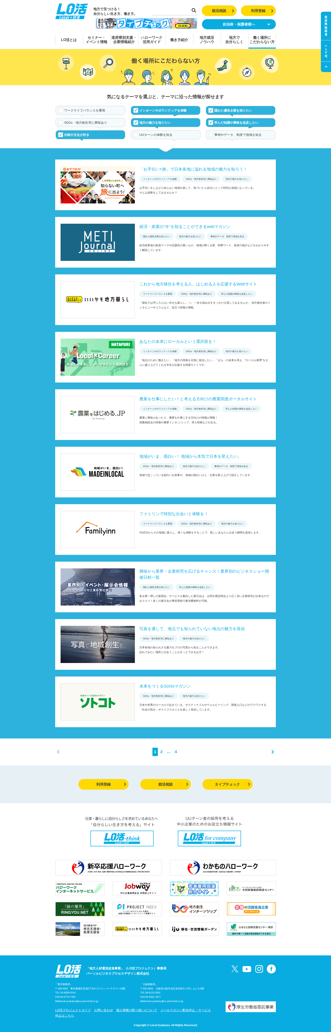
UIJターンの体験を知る (155, 135)
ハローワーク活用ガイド (152, 40)
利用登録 (258, 11)
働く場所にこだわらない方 (262, 40)
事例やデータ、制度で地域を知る (238, 135)
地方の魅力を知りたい (155, 122)
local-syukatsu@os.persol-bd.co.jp (79, 1001)
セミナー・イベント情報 (96, 40)
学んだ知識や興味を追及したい (236, 122)
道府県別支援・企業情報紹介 (124, 40)
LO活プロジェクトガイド (73, 1010)
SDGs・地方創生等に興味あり (85, 122)
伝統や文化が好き (76, 135)
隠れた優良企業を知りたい (233, 110)
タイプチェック (227, 784)
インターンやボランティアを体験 (163, 110)
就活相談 (219, 11)
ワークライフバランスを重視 (84, 110)
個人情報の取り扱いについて (136, 1010)
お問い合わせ (103, 1010)
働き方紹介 (179, 40)
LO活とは (69, 40)
